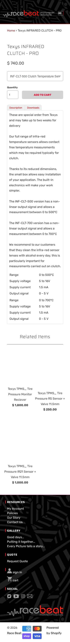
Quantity (12, 87)
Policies (12, 513)
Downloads (33, 107)
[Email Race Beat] (29, 597)
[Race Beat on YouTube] (16, 597)
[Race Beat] (28, 12)
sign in (17, 572)
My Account (15, 508)
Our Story (13, 517)
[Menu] (60, 13)
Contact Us (15, 522)
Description (16, 107)
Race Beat (14, 633)
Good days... (15, 537)
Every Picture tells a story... (26, 546)
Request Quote (17, 561)
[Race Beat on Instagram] (23, 597)
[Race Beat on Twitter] (9, 597)
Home (11, 30)
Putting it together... (21, 541)
